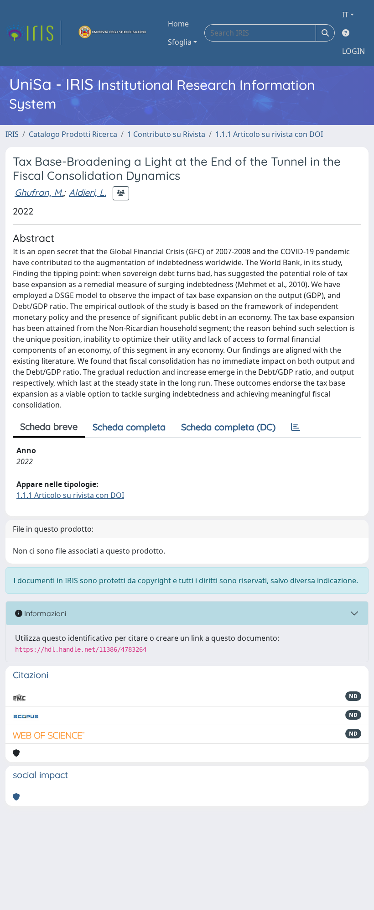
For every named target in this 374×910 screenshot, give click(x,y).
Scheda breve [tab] (49, 426)
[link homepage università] (112, 33)
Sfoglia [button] (180, 42)
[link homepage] (33, 33)
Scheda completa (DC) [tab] (228, 427)
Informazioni (44, 613)
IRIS (12, 134)
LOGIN (353, 51)
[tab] (295, 427)
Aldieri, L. (87, 192)
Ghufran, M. (39, 192)
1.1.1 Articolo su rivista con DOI (269, 134)
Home (178, 24)
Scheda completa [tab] (129, 427)
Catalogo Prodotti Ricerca (73, 134)
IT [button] (345, 15)
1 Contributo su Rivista (166, 134)
